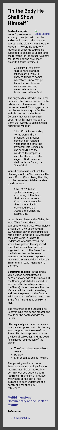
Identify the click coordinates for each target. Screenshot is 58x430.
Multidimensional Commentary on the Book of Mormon (28, 401)
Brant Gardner (42, 33)
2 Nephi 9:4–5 (22, 418)
